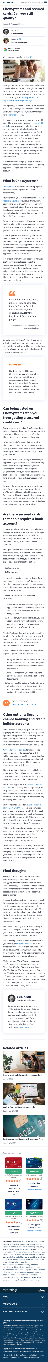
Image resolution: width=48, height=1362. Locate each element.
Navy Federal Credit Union (14, 749)
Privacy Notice (8, 1355)
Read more (24, 1027)
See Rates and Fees (34, 1189)
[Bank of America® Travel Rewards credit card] (13, 1204)
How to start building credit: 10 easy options (22, 1075)
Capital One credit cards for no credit (19, 1107)
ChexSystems (8, 186)
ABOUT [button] (6, 1296)
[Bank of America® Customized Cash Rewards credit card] (13, 1162)
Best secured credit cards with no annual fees (22, 1139)
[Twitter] (43, 1290)
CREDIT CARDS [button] (10, 1304)
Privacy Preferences (31, 1357)
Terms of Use (21, 1355)
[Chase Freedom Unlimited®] (34, 1162)
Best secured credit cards (24, 704)
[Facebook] (40, 1290)
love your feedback (24, 943)
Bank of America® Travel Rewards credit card (13, 1230)
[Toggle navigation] (45, 2)
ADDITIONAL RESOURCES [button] (15, 1311)
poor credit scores (15, 114)
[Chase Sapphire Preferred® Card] (34, 1204)
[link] (31, 57)
